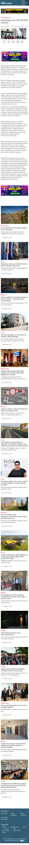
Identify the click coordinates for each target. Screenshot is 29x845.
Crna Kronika (5, 830)
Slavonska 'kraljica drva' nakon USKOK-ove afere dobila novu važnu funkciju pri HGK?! (14, 483)
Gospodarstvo (14, 827)
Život (14, 829)
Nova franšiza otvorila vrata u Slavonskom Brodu (11, 634)
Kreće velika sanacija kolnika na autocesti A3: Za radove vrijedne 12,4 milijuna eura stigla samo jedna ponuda (14, 444)
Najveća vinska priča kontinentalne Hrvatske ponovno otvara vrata (13, 670)
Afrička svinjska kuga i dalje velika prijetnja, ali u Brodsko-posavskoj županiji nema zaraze (12, 373)
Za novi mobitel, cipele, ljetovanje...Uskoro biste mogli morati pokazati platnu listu (14, 516)
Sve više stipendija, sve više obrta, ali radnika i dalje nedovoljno (13, 336)
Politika (4, 827)
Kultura (6, 829)
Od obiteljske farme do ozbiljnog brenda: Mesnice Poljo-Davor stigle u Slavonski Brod (13, 596)
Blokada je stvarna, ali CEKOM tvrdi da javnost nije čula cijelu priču (14, 265)
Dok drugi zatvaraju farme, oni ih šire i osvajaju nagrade (14, 706)
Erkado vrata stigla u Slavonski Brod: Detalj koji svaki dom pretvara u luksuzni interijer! (13, 745)
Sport (24, 827)
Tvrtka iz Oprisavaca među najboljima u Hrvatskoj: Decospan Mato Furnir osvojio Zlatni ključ (14, 556)
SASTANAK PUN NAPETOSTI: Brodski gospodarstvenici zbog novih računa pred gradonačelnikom (13, 785)
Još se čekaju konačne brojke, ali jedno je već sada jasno (14, 229)
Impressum (4, 813)
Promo (4, 832)
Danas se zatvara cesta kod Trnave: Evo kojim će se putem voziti (14, 410)
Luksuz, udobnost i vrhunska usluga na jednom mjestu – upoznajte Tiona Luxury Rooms (14, 299)
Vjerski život (17, 830)
